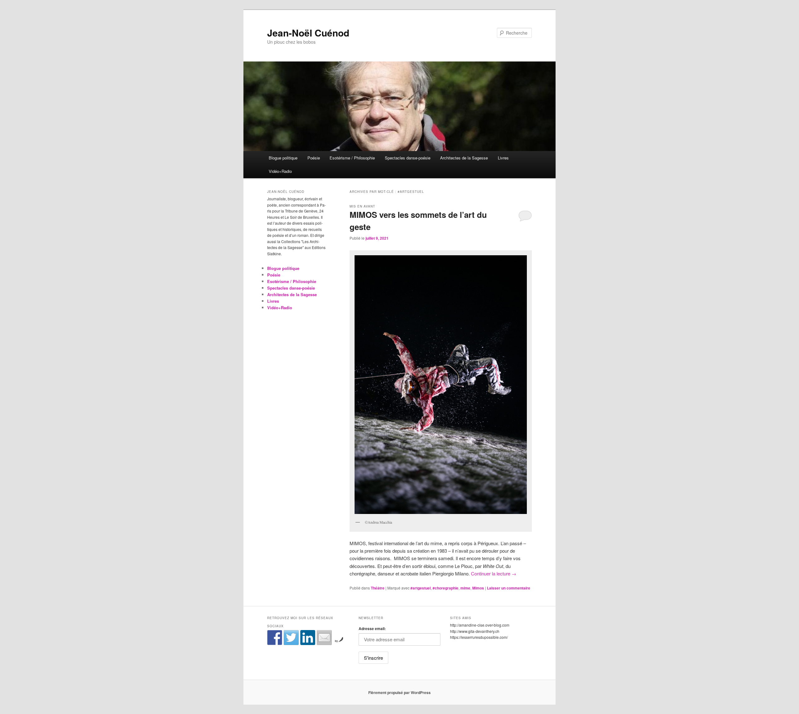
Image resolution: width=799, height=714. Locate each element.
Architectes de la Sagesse (464, 158)
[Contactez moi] (324, 637)
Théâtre (378, 588)
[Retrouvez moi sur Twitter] (291, 637)
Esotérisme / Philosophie (352, 158)
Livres (503, 158)
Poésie (313, 158)
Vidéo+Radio (280, 171)
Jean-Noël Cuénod (308, 32)
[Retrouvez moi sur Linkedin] (307, 637)
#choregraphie (445, 588)
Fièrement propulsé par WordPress (399, 692)
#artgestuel (420, 588)
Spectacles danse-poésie (407, 158)
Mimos (478, 588)
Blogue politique (283, 158)
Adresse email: (372, 628)
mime (465, 588)
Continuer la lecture (493, 573)
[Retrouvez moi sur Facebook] (274, 637)
